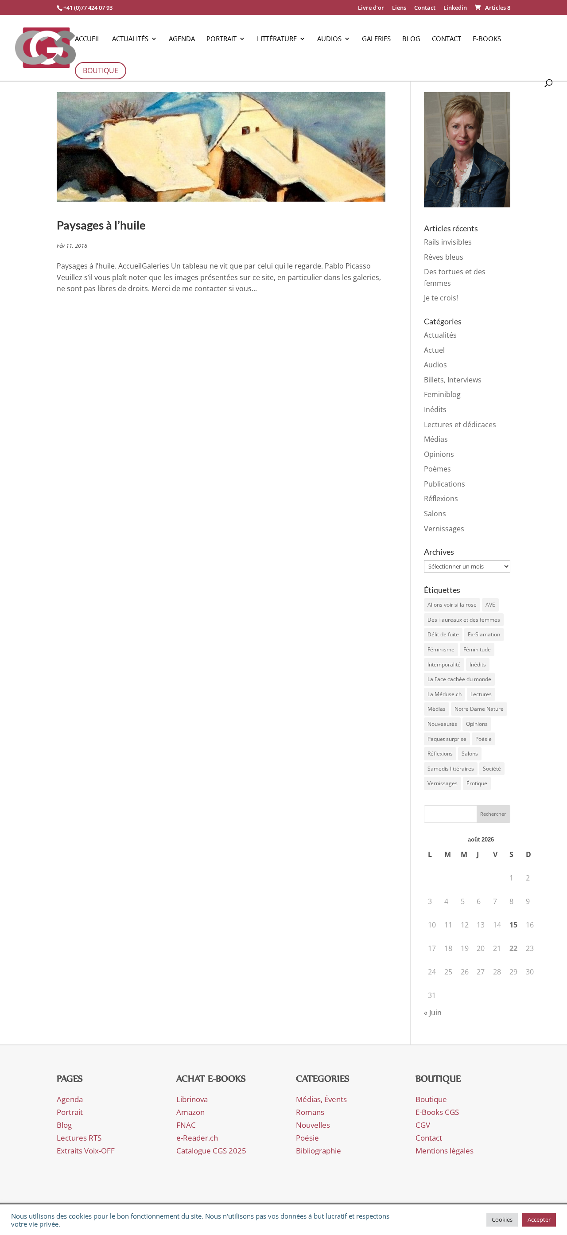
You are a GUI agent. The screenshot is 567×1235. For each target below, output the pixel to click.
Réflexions (441, 498)
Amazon (190, 1112)
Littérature (277, 39)
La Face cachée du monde (459, 679)
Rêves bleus (443, 257)
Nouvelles (313, 1125)
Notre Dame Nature (479, 709)
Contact (424, 8)
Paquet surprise (446, 739)
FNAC (186, 1125)
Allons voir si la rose (452, 604)
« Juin (433, 1012)
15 (513, 925)
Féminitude (477, 649)
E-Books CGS (437, 1112)
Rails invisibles (448, 242)
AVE (490, 604)
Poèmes (437, 469)
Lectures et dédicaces (460, 424)
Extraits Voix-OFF (86, 1150)
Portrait (221, 39)
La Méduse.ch (444, 694)
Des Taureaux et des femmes (463, 619)
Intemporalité (444, 664)
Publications (444, 484)
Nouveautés (442, 724)
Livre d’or (371, 8)
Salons (435, 513)
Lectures (481, 694)
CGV (423, 1125)
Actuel (434, 350)
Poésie (483, 739)
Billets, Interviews (453, 380)
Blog (411, 39)
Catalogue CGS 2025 (211, 1150)
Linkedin (455, 8)
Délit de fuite (443, 634)
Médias (436, 439)
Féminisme (440, 649)
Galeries (376, 39)
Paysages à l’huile (101, 225)
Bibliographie (318, 1150)
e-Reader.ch (197, 1138)
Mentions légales (445, 1150)
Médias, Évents (321, 1099)
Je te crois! (441, 298)
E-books (487, 39)
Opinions (439, 454)
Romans (310, 1112)
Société (492, 768)
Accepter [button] (539, 1219)
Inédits (435, 409)
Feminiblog (442, 394)
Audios (329, 39)
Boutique (100, 70)
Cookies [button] (502, 1219)
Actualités (130, 39)
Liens (399, 8)
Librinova (192, 1099)
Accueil (88, 39)
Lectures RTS (79, 1138)
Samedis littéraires (450, 768)
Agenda (182, 39)
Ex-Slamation (484, 634)
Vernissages (444, 529)
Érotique (476, 783)
